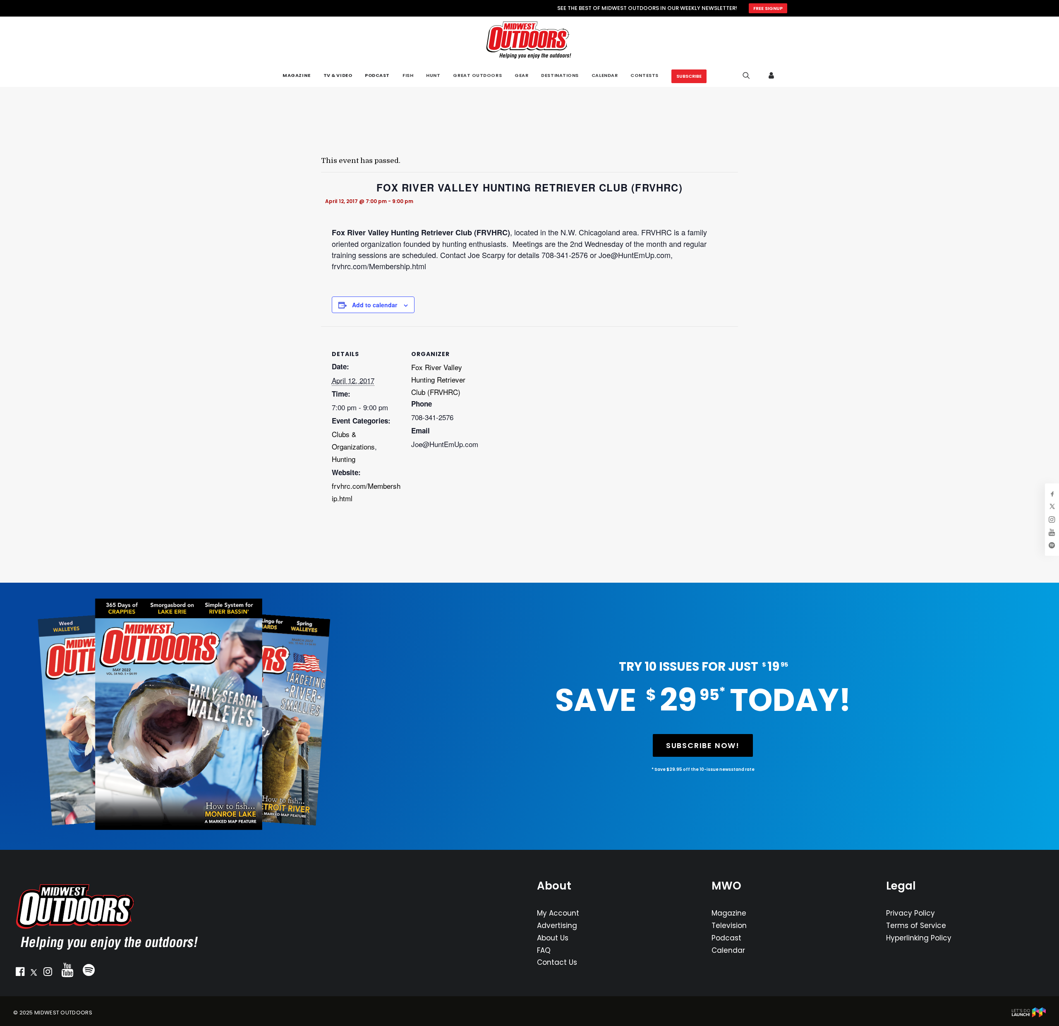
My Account (558, 913)
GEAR (521, 75)
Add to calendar (374, 305)
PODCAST (377, 75)
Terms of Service (916, 925)
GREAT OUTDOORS (477, 75)
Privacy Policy (910, 913)
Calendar (728, 950)
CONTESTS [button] (644, 75)
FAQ (544, 950)
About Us (552, 938)
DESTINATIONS (560, 75)
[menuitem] (296, 75)
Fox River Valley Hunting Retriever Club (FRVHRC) (438, 379)
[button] (19, 973)
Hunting (343, 459)
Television (729, 925)
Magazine (729, 913)
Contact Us (557, 962)
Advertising (557, 925)
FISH (408, 75)
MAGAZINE (296, 75)
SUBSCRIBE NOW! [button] (703, 745)
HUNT (433, 75)
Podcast (726, 938)
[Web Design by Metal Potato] (1029, 1015)
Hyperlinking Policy (918, 938)
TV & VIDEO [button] (337, 75)
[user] (772, 75)
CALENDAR (605, 75)
